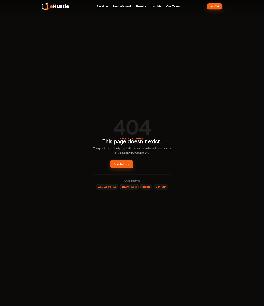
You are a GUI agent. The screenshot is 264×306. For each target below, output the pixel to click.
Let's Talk (214, 6)
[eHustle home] (56, 6)
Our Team (173, 6)
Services (103, 6)
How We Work (122, 6)
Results (141, 6)
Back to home (121, 164)
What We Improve (107, 186)
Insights (156, 6)
